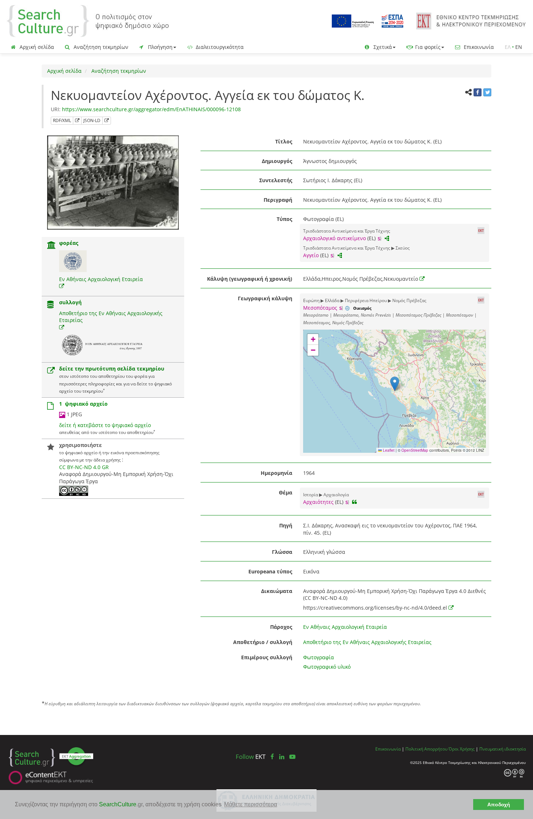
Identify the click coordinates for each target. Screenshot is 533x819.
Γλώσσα (282, 551)
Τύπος (284, 219)
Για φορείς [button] (427, 46)
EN (518, 46)
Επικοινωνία (478, 46)
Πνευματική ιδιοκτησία (502, 749)
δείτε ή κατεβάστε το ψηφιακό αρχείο (105, 425)
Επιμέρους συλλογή (266, 657)
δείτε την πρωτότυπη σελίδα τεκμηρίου (111, 368)
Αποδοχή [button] (498, 804)
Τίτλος (283, 141)
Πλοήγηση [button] (159, 46)
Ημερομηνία (276, 472)
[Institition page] (51, 245)
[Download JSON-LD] (106, 121)
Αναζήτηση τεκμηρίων (100, 46)
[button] (394, 383)
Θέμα (285, 492)
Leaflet (388, 450)
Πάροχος (281, 626)
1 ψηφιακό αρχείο (83, 403)
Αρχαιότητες (318, 501)
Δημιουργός (277, 161)
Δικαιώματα (276, 591)
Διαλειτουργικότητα (219, 46)
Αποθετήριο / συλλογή (262, 642)
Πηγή (285, 525)
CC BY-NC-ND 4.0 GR (84, 467)
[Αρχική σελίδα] (88, 20)
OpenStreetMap (414, 450)
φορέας (68, 242)
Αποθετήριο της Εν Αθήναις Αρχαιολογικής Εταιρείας (367, 642)
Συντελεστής (275, 180)
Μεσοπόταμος (320, 307)
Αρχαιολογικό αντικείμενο (334, 238)
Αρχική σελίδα (36, 46)
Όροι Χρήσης (462, 749)
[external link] (61, 286)
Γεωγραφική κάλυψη (265, 298)
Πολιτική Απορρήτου (426, 749)
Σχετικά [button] (382, 46)
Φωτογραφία (318, 657)
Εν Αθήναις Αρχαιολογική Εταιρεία (101, 279)
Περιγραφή (278, 199)
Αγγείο (311, 255)
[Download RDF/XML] (77, 121)
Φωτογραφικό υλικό (327, 666)
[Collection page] (50, 305)
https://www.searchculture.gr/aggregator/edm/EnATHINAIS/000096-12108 (151, 109)
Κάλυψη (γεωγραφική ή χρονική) (249, 278)
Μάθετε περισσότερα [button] (250, 804)
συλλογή (70, 302)
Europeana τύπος (270, 571)
